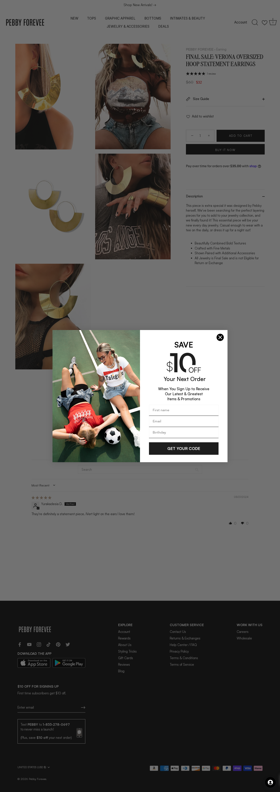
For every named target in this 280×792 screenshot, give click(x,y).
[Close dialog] (220, 337)
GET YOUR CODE (183, 448)
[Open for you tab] (270, 782)
